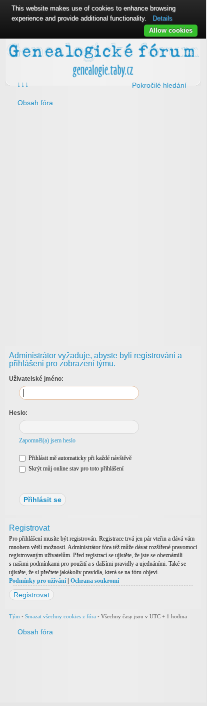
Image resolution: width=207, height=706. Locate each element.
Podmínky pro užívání (37, 580)
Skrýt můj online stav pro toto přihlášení (75, 468)
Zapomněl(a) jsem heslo (47, 440)
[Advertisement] (103, 224)
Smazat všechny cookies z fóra (60, 616)
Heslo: (18, 412)
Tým (14, 616)
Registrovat (32, 595)
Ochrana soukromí (94, 580)
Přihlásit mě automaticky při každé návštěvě (79, 457)
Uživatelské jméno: (36, 378)
